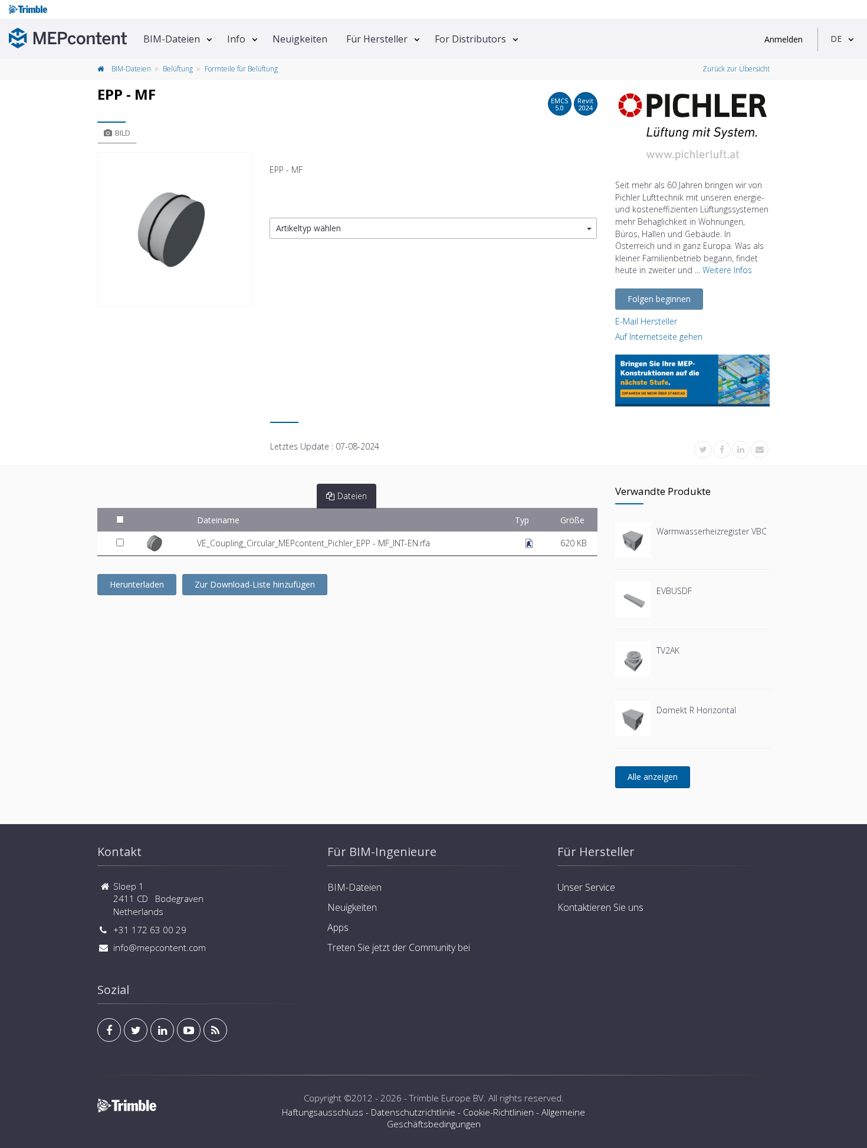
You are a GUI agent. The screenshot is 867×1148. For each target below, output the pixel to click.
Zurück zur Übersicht (736, 69)
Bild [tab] (122, 132)
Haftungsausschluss (322, 1112)
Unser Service (586, 887)
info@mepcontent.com (159, 947)
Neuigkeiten (299, 38)
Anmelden (783, 39)
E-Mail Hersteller (646, 321)
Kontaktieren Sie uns (600, 907)
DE (836, 38)
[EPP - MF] (174, 229)
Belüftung (178, 69)
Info (236, 38)
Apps (338, 927)
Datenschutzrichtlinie (413, 1112)
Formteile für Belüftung (241, 69)
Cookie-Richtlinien (498, 1112)
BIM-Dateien (171, 38)
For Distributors (470, 38)
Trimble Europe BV (446, 1098)
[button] (433, 229)
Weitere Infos (727, 269)
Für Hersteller (377, 38)
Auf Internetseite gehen (658, 336)
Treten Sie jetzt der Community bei (398, 947)
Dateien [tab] (352, 495)
